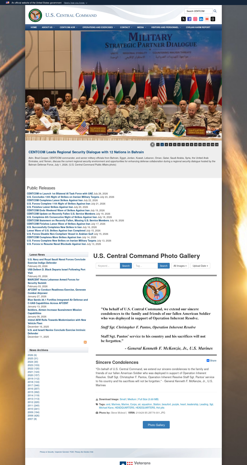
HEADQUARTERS (124, 407)
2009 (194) (33, 412)
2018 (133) (33, 381)
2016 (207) (33, 388)
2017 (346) (33, 385)
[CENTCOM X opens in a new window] (183, 18)
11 (200, 144)
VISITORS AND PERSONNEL (165, 27)
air (139, 404)
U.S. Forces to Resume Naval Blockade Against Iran (56, 244)
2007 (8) (32, 418)
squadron (147, 404)
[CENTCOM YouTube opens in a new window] (207, 18)
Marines (116, 404)
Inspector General (62, 452)
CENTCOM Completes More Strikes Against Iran (54, 237)
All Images (179, 265)
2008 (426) (33, 415)
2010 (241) (33, 408)
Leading (204, 404)
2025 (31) (33, 358)
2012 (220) (33, 402)
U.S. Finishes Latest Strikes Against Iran (50, 207)
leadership (192, 404)
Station (157, 404)
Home (34, 27)
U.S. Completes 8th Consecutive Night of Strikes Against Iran (62, 217)
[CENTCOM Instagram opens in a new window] (195, 18)
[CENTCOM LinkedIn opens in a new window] (201, 18)
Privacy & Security (47, 452)
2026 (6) (32, 355)
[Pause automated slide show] (152, 144)
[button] (76, 3)
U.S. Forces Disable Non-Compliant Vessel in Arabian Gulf (60, 233)
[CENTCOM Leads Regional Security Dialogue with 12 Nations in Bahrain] (123, 85)
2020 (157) (33, 375)
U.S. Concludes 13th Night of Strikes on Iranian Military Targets (63, 196)
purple (175, 404)
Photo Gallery (156, 425)
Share (213, 360)
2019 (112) (33, 378)
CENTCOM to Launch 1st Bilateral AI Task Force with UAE (60, 193)
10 (196, 144)
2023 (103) (33, 365)
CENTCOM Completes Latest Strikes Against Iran (55, 200)
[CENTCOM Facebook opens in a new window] (189, 18)
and (108, 404)
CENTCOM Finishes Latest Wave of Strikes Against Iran (58, 223)
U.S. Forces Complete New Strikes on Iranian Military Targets (61, 240)
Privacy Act (79, 452)
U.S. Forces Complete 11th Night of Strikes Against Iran (58, 203)
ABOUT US (47, 27)
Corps (133, 404)
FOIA (72, 452)
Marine (125, 404)
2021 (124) (33, 371)
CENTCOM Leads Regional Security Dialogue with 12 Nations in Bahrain (86, 151)
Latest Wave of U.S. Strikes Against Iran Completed (56, 230)
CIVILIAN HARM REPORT (198, 27)
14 (213, 144)
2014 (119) (33, 395)
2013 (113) (33, 398)
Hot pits (160, 407)
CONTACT (125, 27)
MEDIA (140, 27)
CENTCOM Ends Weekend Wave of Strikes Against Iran (58, 210)
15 (217, 144)
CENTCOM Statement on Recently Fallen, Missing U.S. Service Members (68, 220)
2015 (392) (33, 392)
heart (183, 404)
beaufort (166, 404)
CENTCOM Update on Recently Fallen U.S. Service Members (61, 213)
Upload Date (200, 265)
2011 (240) (33, 405)
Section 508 (88, 452)
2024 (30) (33, 361)
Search (126, 265)
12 (204, 144)
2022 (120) (33, 368)
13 (208, 144)
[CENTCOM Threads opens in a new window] (213, 18)
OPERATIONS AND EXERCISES (98, 27)
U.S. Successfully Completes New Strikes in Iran (54, 227)
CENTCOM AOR (67, 27)
